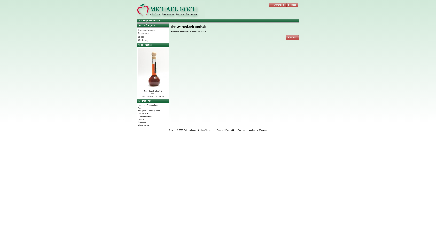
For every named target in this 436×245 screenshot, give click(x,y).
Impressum (142, 122)
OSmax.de (263, 130)
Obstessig (143, 40)
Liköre (141, 37)
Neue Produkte (145, 45)
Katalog (143, 20)
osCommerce (241, 130)
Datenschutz (143, 108)
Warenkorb (154, 20)
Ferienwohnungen (146, 30)
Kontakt (141, 119)
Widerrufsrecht (144, 125)
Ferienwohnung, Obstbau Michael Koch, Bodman (204, 130)
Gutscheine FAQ (145, 116)
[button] (278, 5)
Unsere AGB (143, 114)
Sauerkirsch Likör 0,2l (153, 91)
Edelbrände (143, 33)
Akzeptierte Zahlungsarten (149, 111)
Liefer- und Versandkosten (149, 105)
